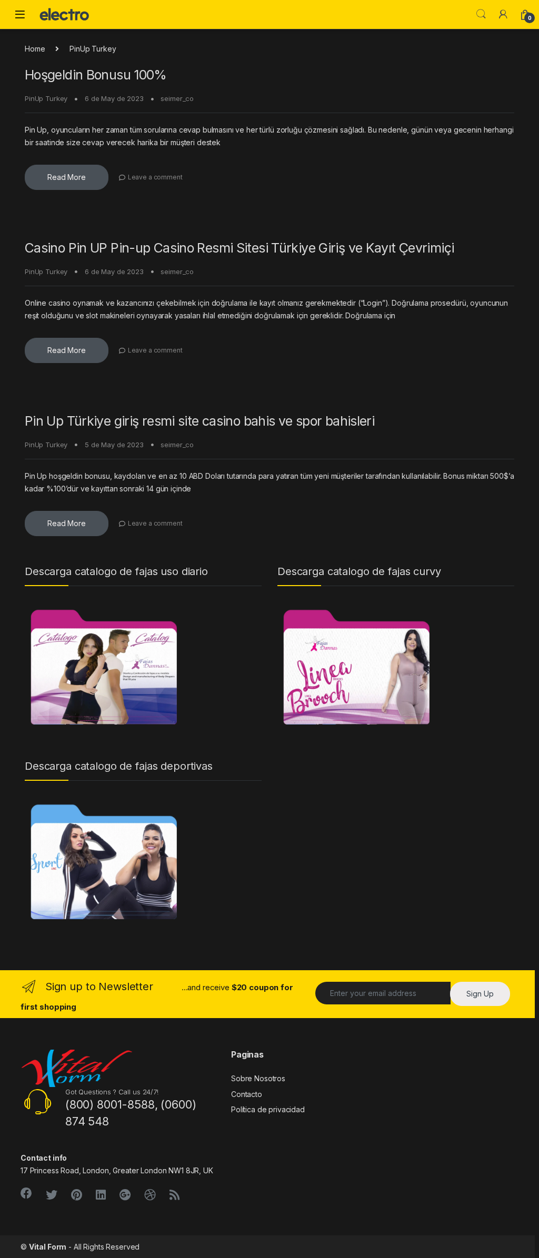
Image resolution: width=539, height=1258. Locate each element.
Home (35, 48)
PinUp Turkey (46, 98)
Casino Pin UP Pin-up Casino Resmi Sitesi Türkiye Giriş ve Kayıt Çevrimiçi (239, 248)
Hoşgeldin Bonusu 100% (96, 75)
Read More (66, 177)
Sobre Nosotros (258, 1078)
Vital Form (48, 1246)
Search (481, 14)
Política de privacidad (268, 1109)
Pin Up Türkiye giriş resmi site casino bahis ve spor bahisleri (199, 421)
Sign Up (480, 993)
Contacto (246, 1094)
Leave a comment (155, 177)
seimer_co (177, 98)
